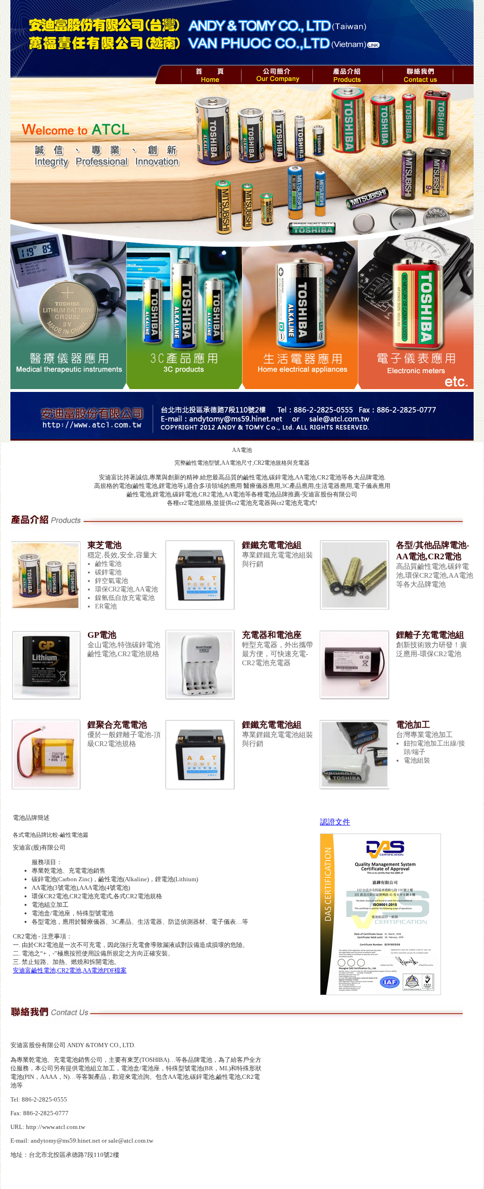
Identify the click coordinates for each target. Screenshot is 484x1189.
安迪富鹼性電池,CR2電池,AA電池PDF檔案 (70, 970)
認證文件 (335, 822)
